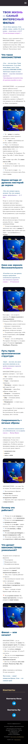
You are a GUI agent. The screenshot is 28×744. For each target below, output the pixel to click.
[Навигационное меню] (25, 3)
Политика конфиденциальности (14, 723)
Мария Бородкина (17, 739)
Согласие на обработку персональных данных (14, 726)
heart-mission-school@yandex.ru (17, 736)
